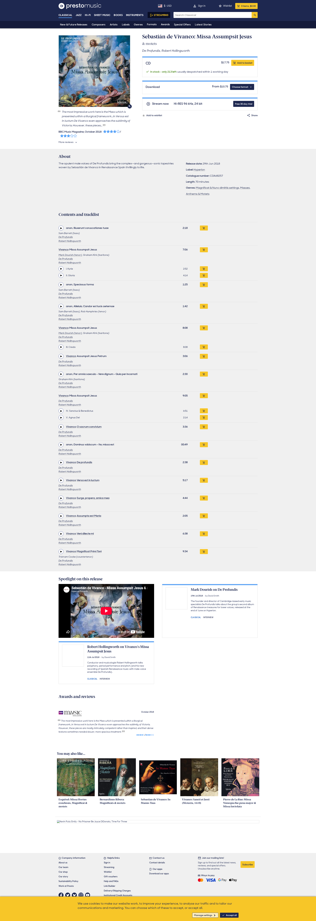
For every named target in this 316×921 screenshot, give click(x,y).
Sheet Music (102, 15)
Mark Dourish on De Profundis (214, 590)
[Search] (255, 15)
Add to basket (244, 62)
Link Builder (109, 886)
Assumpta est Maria (89, 516)
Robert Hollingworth (70, 240)
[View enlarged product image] (94, 71)
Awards (165, 24)
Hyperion (199, 169)
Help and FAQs (111, 881)
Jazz (79, 15)
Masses (245, 187)
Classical (65, 15)
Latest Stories (203, 24)
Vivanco (63, 249)
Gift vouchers (110, 876)
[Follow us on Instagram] (81, 895)
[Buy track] (204, 268)
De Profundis (66, 236)
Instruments (134, 15)
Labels (126, 24)
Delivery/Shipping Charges (117, 890)
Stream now (160, 104)
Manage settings (203, 915)
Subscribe (247, 864)
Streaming (161, 15)
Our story (63, 876)
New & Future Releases (73, 24)
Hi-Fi (88, 15)
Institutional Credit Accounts (118, 895)
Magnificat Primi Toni (89, 551)
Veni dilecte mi (85, 533)
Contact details (157, 862)
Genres (138, 24)
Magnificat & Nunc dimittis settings (217, 187)
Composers (98, 24)
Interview (208, 617)
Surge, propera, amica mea (93, 498)
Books (118, 15)
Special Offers (182, 24)
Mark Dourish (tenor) (70, 254)
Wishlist (227, 5)
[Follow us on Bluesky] (75, 895)
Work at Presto (66, 886)
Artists (114, 24)
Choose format (240, 86)
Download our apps (159, 873)
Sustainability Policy (68, 881)
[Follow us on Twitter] (68, 895)
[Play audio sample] (61, 228)
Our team (63, 867)
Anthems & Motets (198, 194)
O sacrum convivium (89, 426)
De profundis (84, 462)
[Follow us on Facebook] (62, 895)
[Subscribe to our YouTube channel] (88, 895)
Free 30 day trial (243, 103)
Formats (152, 24)
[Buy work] (204, 228)
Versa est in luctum (88, 480)
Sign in (202, 5)
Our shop (63, 871)
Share (254, 115)
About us (63, 862)
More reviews (66, 142)
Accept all (231, 915)
